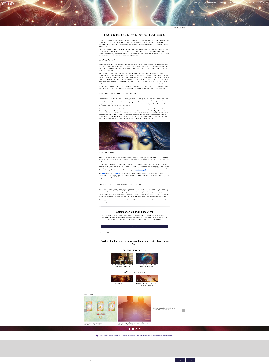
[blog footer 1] (122, 275)
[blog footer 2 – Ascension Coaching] (147, 275)
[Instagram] (136, 329)
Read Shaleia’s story (122, 283)
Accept (180, 360)
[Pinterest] (139, 329)
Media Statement (123, 335)
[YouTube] (133, 329)
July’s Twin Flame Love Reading (93, 323)
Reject (190, 360)
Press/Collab (132, 335)
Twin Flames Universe (110, 335)
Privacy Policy (147, 335)
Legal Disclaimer (157, 335)
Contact (139, 335)
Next (182, 27)
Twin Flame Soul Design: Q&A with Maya (163, 308)
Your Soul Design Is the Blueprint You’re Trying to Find (133, 323)
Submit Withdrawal (168, 335)
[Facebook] (129, 329)
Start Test (134, 226)
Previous (176, 27)
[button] (85, 310)
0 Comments (97, 324)
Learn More (170, 360)
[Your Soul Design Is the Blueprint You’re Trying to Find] (134, 297)
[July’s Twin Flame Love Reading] (100, 297)
